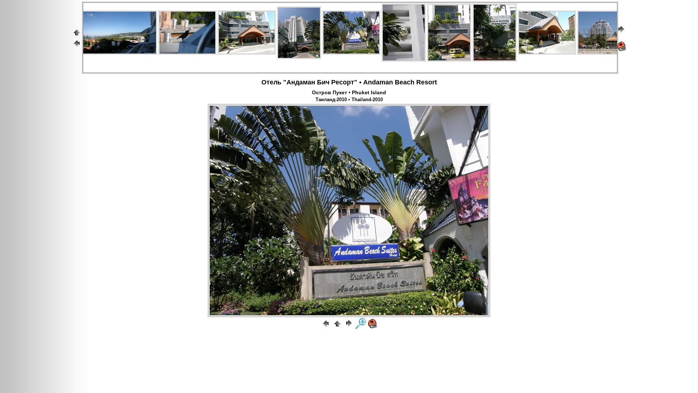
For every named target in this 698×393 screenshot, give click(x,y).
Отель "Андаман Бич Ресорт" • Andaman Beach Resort (349, 82)
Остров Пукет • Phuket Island (349, 92)
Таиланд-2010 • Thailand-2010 (349, 99)
